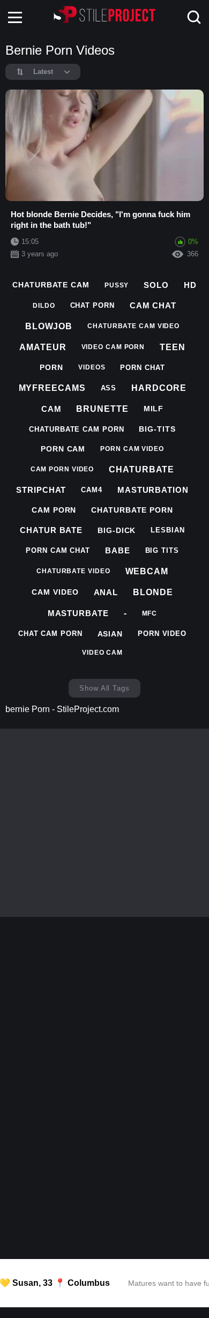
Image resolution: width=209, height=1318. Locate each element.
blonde (153, 592)
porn (51, 367)
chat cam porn (50, 634)
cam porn (54, 510)
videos (91, 367)
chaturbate (141, 469)
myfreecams (52, 388)
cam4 (91, 490)
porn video (162, 634)
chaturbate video (73, 571)
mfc (150, 613)
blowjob (48, 326)
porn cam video (132, 449)
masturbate (78, 613)
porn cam (63, 449)
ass (109, 388)
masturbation (153, 489)
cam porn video (62, 469)
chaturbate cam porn (76, 429)
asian (110, 634)
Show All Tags (104, 688)
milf (154, 408)
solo (156, 285)
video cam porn (113, 347)
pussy (116, 285)
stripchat (41, 489)
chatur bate (51, 530)
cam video (55, 592)
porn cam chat (58, 550)
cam (51, 408)
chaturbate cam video (133, 326)
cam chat (153, 305)
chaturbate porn (132, 510)
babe (117, 550)
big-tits (157, 429)
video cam (102, 652)
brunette (102, 408)
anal (106, 592)
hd (190, 285)
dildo (44, 305)
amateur (42, 347)
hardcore (158, 388)
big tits (162, 550)
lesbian (167, 530)
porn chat (142, 368)
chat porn (92, 305)
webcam (146, 571)
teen (172, 347)
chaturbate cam (50, 284)
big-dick (117, 530)
